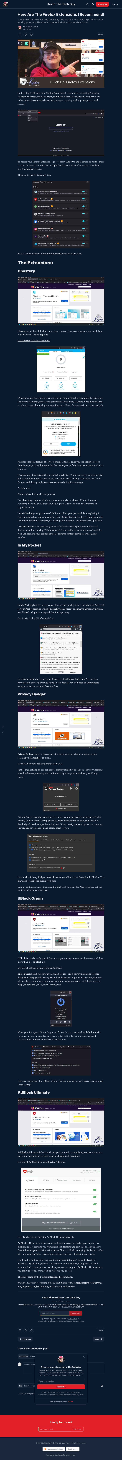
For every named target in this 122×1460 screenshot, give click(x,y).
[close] (84, 1357)
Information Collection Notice (60, 1394)
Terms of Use (72, 1392)
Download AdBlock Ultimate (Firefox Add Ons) (41, 1162)
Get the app (73, 1449)
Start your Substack (55, 1449)
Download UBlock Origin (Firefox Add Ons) (40, 968)
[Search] (87, 4)
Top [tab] (20, 1386)
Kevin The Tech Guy (30, 27)
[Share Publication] (92, 4)
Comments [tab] (23, 1356)
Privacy (62, 1443)
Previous (27, 1339)
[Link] (14, 263)
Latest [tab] (26, 1386)
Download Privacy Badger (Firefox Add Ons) (40, 764)
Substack (49, 1455)
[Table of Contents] (2, 730)
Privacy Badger (25, 754)
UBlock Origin (25, 958)
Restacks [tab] (33, 1356)
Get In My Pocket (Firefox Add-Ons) (36, 618)
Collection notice (79, 1443)
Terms (68, 1443)
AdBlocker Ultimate (28, 1152)
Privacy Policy (79, 1394)
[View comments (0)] (25, 34)
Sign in (115, 4)
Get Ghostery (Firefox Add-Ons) (34, 340)
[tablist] (28, 1356)
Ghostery (22, 331)
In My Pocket (24, 605)
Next (97, 1339)
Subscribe (102, 4)
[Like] (20, 34)
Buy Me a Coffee (31, 1286)
